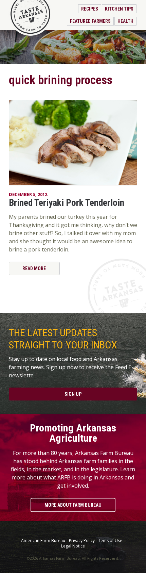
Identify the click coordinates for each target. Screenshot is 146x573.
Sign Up (73, 394)
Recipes (89, 9)
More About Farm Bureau (73, 505)
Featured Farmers (90, 21)
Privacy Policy (82, 540)
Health (125, 21)
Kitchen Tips (119, 9)
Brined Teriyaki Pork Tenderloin (66, 202)
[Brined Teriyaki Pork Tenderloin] (73, 142)
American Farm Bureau (43, 540)
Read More (34, 268)
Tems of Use (110, 540)
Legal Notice (73, 546)
